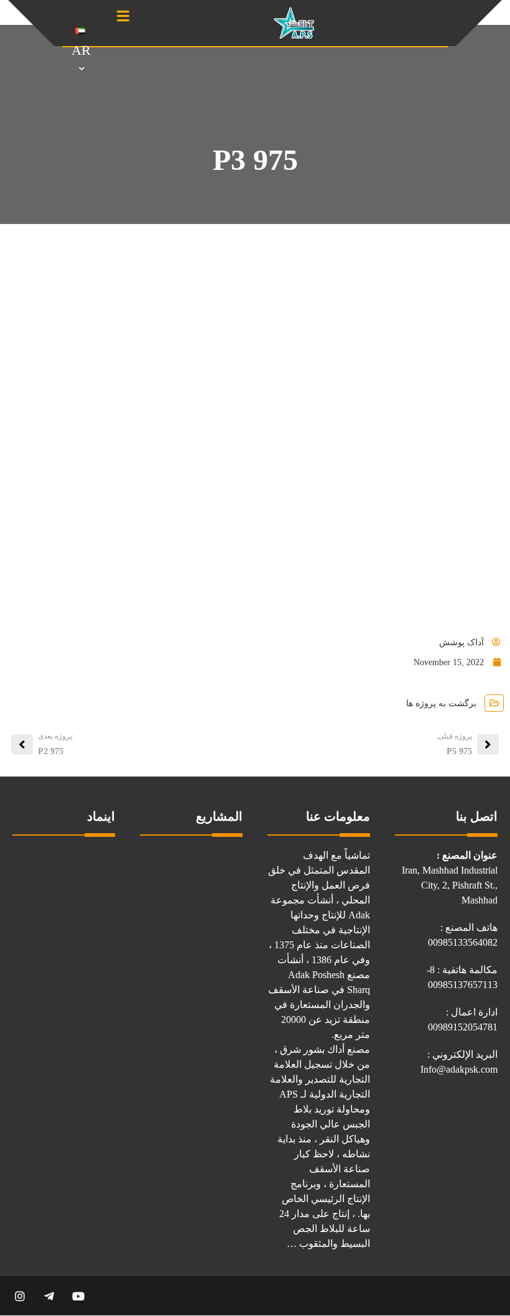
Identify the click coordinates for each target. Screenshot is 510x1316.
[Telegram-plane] (48, 1295)
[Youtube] (78, 1295)
